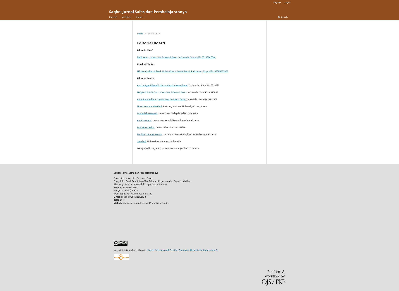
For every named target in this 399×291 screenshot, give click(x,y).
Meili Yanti (142, 57)
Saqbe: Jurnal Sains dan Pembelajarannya (148, 11)
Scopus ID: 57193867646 (203, 57)
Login (287, 2)
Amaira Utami (144, 120)
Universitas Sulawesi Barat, (174, 85)
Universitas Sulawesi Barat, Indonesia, (169, 57)
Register (277, 2)
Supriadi (141, 141)
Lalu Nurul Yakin (145, 127)
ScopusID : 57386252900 (215, 71)
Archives (126, 17)
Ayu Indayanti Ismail (148, 85)
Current (113, 17)
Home (140, 33)
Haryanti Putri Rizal (147, 92)
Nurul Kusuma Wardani (149, 106)
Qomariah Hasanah (147, 113)
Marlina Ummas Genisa (149, 134)
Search (284, 17)
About (139, 17)
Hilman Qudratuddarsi (149, 71)
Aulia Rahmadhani (146, 99)
